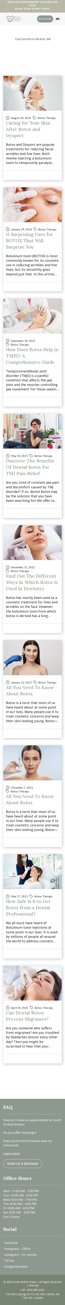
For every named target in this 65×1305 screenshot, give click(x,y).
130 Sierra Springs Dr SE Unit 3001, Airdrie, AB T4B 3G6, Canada (32, 1295)
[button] (57, 19)
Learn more (11, 1153)
